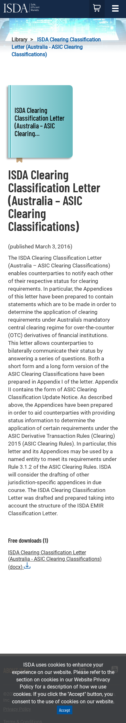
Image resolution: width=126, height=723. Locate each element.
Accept (64, 710)
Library (19, 39)
